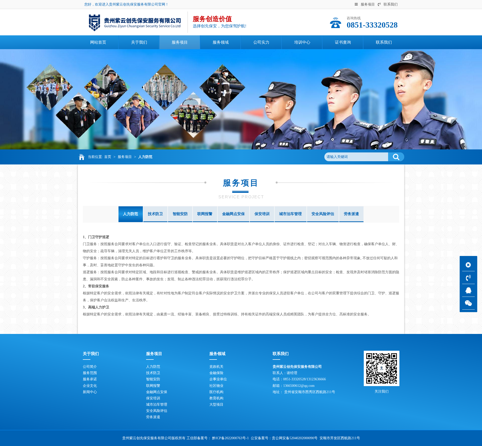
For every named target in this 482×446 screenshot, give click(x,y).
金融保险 (216, 373)
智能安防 (180, 214)
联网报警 (204, 214)
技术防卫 (155, 214)
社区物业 (216, 386)
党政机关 (216, 367)
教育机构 (216, 398)
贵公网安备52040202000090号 (295, 438)
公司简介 (90, 367)
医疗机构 (216, 392)
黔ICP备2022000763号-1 (230, 438)
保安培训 (262, 214)
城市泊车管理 (290, 214)
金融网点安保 (233, 214)
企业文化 (90, 386)
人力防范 (145, 157)
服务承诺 (90, 379)
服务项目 (368, 4)
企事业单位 (218, 379)
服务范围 (90, 373)
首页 (107, 157)
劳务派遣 (351, 214)
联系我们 (391, 4)
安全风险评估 (323, 214)
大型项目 (216, 404)
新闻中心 (90, 392)
